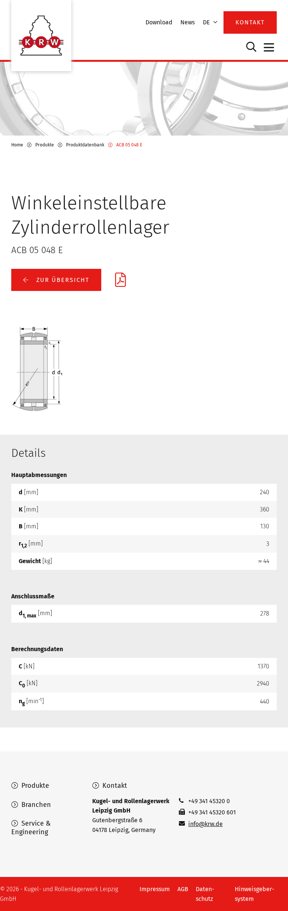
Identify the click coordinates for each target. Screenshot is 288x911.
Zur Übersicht (61, 279)
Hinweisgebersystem (254, 894)
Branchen (35, 805)
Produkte (34, 785)
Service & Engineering (31, 827)
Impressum (155, 889)
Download (159, 22)
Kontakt (113, 785)
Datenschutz (205, 894)
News (187, 22)
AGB (182, 889)
